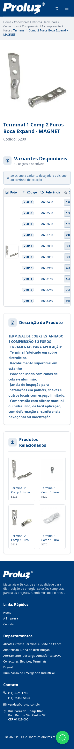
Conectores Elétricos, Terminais (35, 22)
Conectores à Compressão (21, 26)
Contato (8, 624)
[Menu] (66, 8)
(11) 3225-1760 (18, 693)
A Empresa (10, 618)
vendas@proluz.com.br (24, 704)
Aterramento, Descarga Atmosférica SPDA (32, 656)
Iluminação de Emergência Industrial (29, 673)
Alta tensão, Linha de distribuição (26, 650)
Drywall (8, 667)
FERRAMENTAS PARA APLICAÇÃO (34, 347)
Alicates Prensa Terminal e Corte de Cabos (32, 644)
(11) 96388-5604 (19, 698)
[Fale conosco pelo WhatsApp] (62, 737)
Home (7, 22)
